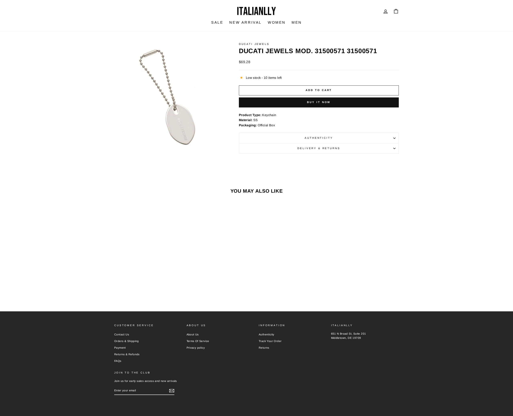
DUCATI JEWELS (254, 44)
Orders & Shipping (126, 341)
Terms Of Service (198, 341)
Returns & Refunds (127, 354)
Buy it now (318, 102)
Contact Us (121, 334)
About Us (193, 334)
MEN (297, 22)
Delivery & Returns (318, 148)
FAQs (117, 360)
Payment (120, 347)
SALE (217, 22)
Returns (264, 347)
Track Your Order (270, 341)
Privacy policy (196, 347)
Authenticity (319, 137)
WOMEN (277, 22)
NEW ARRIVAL (245, 22)
